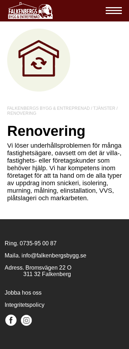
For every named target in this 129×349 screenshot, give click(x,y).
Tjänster (104, 108)
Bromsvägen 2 (43, 268)
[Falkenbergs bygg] (30, 18)
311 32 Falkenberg (38, 274)
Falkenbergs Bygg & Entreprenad (48, 108)
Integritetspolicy (24, 305)
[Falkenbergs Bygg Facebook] (11, 324)
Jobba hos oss (23, 293)
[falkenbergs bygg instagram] (26, 324)
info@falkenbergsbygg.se (54, 255)
